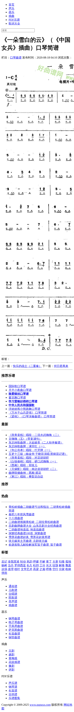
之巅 (42, 569)
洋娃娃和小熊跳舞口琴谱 (24, 408)
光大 (49, 565)
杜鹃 (36, 565)
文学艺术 (26, 569)
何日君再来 (61, 366)
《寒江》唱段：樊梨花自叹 (26, 476)
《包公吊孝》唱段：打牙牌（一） (30, 450)
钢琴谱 (13, 686)
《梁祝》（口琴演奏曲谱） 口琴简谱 (32, 416)
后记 (4, 561)
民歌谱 (13, 597)
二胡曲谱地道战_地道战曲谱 (27, 529)
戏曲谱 (13, 605)
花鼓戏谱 (14, 662)
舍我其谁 (13, 561)
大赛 (55, 561)
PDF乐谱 (14, 19)
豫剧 (11, 665)
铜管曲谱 (14, 637)
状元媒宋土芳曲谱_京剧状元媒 (28, 540)
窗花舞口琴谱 (17, 397)
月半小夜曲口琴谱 (20, 389)
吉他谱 (13, 694)
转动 (23, 561)
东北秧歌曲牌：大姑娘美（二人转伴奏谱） (36, 442)
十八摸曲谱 (16, 518)
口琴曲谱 (16, 57)
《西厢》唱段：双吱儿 (23, 465)
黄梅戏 (13, 658)
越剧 (11, 654)
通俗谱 (13, 586)
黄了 (49, 561)
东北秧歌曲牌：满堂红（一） (27, 446)
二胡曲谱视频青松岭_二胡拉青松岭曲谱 (34, 521)
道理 (11, 569)
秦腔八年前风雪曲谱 (21, 514)
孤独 (68, 561)
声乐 (11, 8)
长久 (29, 565)
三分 (42, 565)
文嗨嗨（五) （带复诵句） (25, 438)
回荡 (55, 565)
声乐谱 (13, 682)
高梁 (36, 569)
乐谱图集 (14, 698)
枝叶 (17, 569)
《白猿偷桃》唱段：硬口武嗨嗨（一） (33, 461)
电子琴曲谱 (16, 622)
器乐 (11, 12)
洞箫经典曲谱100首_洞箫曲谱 (27, 533)
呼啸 (36, 561)
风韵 (29, 561)
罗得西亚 (20, 565)
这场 (4, 569)
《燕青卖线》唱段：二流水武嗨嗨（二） (34, 434)
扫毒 (62, 561)
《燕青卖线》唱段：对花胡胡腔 (29, 457)
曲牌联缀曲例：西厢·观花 (25, 472)
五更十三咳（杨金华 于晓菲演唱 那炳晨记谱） (38, 453)
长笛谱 (13, 690)
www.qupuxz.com (40, 704)
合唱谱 (13, 593)
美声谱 (13, 601)
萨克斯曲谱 (16, 629)
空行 (55, 569)
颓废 (68, 565)
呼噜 (49, 569)
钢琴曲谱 (14, 618)
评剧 (11, 669)
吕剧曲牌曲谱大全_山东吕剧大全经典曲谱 (35, 525)
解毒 (62, 565)
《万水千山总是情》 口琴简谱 (28, 412)
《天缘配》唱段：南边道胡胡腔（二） (33, 469)
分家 (62, 569)
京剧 (11, 650)
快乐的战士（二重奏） (27, 366)
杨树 (4, 565)
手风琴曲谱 (16, 626)
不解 (42, 561)
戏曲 (11, 15)
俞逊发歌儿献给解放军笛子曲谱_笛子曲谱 (35, 544)
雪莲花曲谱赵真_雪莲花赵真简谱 (29, 537)
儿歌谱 (13, 590)
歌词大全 (14, 23)
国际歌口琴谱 (17, 386)
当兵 (11, 565)
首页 (11, 4)
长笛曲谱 (14, 633)
